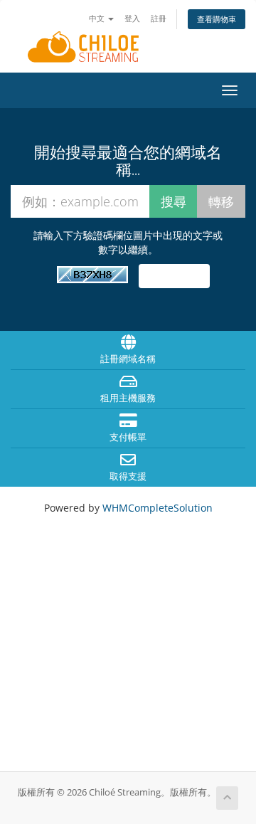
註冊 (158, 18)
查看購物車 (216, 19)
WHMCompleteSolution (157, 507)
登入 (132, 18)
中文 (98, 18)
